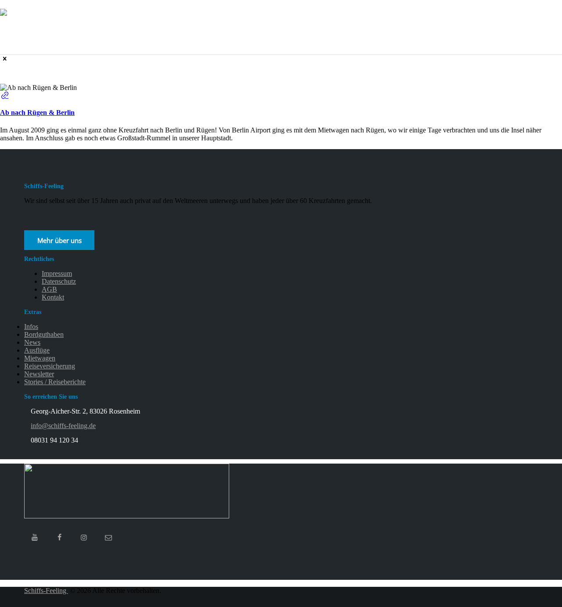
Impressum (57, 273)
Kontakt (53, 297)
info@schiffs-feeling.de (63, 425)
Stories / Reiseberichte (55, 382)
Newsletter (39, 374)
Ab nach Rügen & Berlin (37, 112)
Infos (31, 326)
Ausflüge (37, 350)
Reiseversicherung (49, 366)
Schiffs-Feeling (46, 590)
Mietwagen (39, 358)
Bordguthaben (44, 334)
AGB (49, 289)
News (32, 342)
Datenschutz (59, 281)
